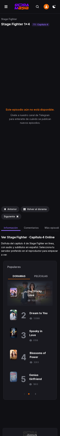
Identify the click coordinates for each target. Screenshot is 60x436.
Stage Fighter (9, 19)
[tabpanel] (30, 338)
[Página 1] (29, 394)
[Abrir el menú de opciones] (6, 7)
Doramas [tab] (19, 276)
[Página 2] (31, 394)
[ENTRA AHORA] (46, 6)
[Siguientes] (35, 394)
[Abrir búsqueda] (37, 7)
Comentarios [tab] (31, 227)
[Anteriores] (24, 394)
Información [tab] (11, 227)
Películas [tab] (41, 276)
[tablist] (30, 276)
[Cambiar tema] (54, 7)
